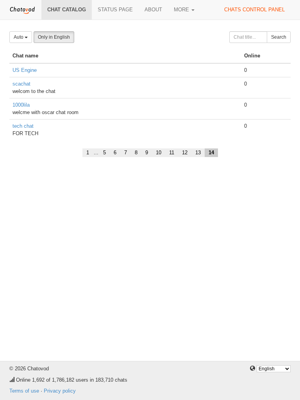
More (182, 9)
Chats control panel (254, 9)
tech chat (23, 126)
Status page (115, 9)
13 (198, 152)
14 (211, 152)
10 (158, 152)
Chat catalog (66, 9)
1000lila (21, 105)
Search (278, 37)
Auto (19, 37)
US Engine (24, 70)
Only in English (54, 37)
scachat (21, 84)
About (153, 9)
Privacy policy (60, 391)
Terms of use (24, 391)
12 (185, 152)
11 (171, 152)
